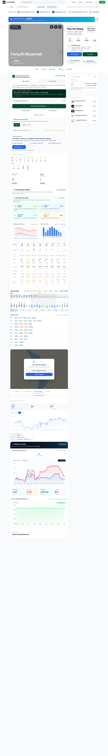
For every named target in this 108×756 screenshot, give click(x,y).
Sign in (17, 124)
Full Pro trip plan (40, 114)
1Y (19, 412)
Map (11, 7)
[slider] (39, 310)
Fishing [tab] (27, 81)
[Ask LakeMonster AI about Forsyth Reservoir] (96, 46)
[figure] (39, 472)
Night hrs (62, 291)
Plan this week (53, 110)
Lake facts (69, 69)
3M (12, 412)
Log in (102, 2)
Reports (81, 2)
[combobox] (43, 2)
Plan (37, 69)
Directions (75, 54)
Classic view (41, 7)
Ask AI (91, 54)
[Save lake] (60, 27)
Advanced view (52, 7)
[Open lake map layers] (51, 27)
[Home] (9, 2)
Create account (26, 124)
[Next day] (64, 454)
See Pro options (39, 374)
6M (16, 412)
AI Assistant (89, 2)
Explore (74, 2)
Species (61, 69)
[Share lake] (55, 27)
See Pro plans (18, 147)
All (23, 412)
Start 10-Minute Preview (39, 370)
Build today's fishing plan (38, 106)
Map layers (52, 69)
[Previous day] (14, 454)
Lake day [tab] (53, 81)
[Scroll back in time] (11, 302)
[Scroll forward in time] (67, 302)
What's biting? (26, 110)
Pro (96, 2)
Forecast (43, 69)
